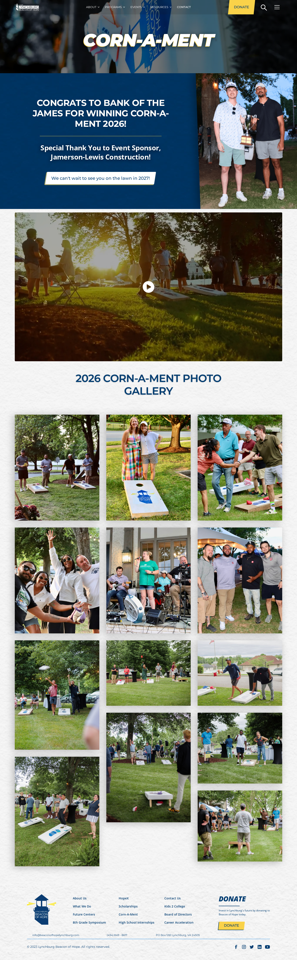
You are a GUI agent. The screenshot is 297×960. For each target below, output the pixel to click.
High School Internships (136, 922)
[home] (27, 7)
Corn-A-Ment (128, 914)
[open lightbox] (148, 286)
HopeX (124, 898)
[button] (92, 7)
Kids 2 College (174, 906)
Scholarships (128, 906)
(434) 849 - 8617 (117, 935)
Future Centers (84, 914)
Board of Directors (178, 914)
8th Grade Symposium (89, 922)
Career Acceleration (179, 922)
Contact (184, 7)
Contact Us (172, 898)
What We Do (82, 906)
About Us (80, 898)
